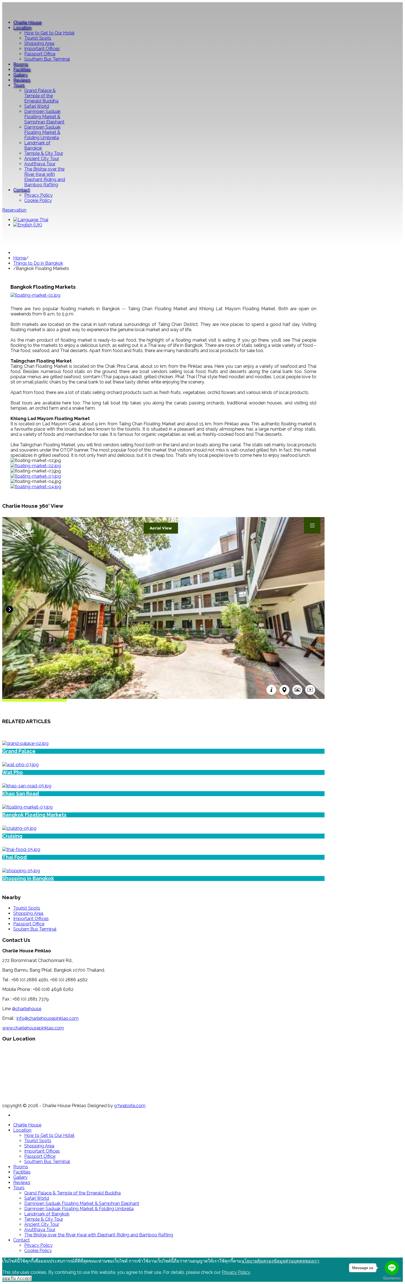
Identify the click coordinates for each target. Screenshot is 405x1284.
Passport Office (28, 923)
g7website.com (129, 1105)
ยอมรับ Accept (17, 1278)
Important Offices (31, 918)
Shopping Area (28, 913)
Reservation (14, 210)
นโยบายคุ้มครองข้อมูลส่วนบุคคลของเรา (280, 1261)
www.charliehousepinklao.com (33, 1028)
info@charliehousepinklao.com (48, 1018)
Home (19, 258)
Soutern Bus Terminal (34, 929)
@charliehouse (26, 1008)
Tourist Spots (26, 908)
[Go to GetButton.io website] (392, 1278)
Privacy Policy (236, 1272)
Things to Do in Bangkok (38, 263)
